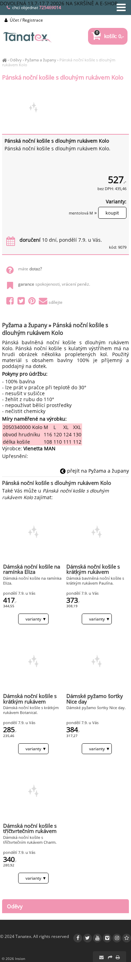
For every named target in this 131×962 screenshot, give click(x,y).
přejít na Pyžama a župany (97, 470)
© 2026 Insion (13, 958)
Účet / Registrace (26, 20)
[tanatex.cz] (4, 59)
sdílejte (56, 302)
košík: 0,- (110, 36)
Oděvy (16, 59)
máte (30, 269)
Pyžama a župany (40, 59)
